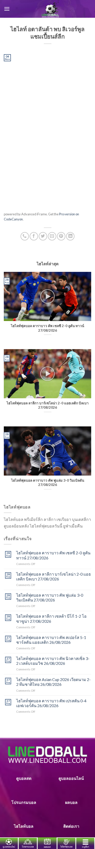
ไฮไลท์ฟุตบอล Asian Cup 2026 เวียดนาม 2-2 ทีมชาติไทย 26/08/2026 (53, 682)
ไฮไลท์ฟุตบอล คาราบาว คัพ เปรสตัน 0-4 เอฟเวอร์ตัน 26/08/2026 (51, 703)
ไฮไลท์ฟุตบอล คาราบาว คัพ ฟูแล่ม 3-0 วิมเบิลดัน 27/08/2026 (49, 597)
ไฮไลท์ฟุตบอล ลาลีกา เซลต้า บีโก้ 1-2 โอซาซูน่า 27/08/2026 (51, 618)
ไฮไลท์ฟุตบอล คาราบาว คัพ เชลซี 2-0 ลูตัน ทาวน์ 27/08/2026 (53, 555)
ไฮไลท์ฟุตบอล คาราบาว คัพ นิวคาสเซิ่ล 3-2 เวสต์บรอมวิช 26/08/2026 (52, 661)
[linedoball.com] (50, 9)
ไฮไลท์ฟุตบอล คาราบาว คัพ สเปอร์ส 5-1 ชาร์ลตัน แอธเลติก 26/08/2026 (51, 640)
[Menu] (7, 9)
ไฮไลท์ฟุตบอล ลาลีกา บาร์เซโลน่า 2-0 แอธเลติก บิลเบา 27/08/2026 (53, 576)
